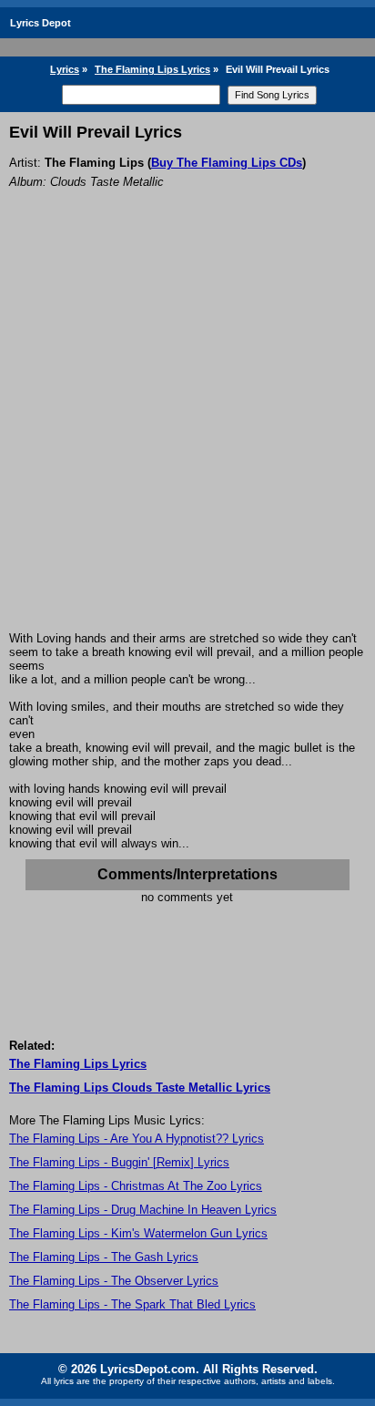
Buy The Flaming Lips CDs (226, 162)
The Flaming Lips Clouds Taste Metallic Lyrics (139, 1087)
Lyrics (64, 69)
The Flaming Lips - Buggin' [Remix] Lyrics (119, 1162)
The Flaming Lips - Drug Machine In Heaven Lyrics (143, 1209)
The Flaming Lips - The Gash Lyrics (103, 1257)
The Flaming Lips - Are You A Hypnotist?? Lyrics (136, 1138)
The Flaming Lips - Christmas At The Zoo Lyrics (135, 1186)
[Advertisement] (187, 434)
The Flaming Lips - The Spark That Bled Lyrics (132, 1304)
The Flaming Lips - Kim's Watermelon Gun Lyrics (138, 1233)
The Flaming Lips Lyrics (152, 69)
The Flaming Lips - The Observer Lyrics (113, 1281)
